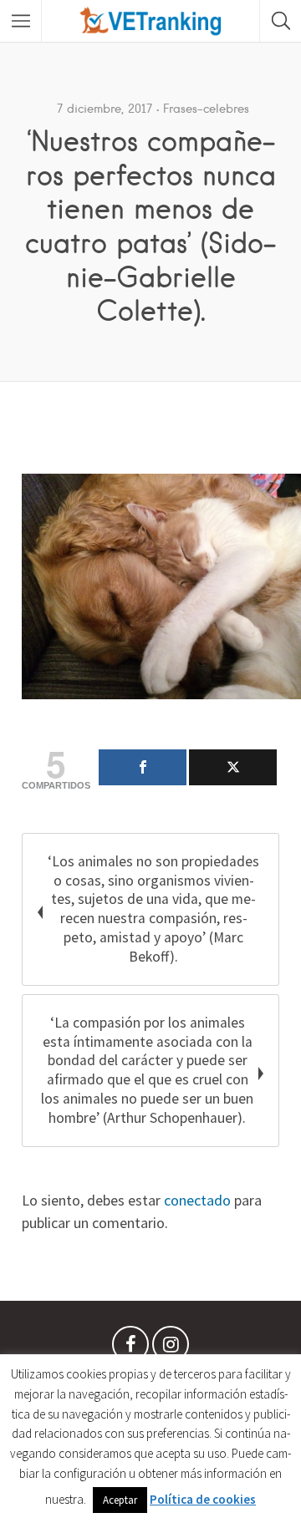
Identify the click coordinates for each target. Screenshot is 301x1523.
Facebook (130, 1348)
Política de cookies (203, 1499)
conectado (197, 1200)
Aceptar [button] (120, 1500)
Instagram (170, 1348)
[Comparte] (142, 767)
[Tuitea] (233, 767)
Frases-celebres (206, 108)
